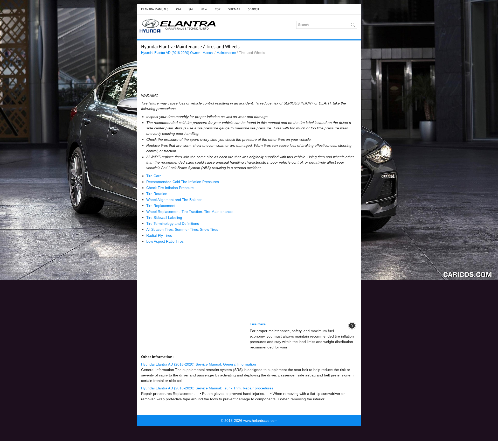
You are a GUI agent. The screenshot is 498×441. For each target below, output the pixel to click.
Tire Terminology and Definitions (172, 223)
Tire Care (154, 176)
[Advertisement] (249, 75)
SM (191, 9)
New (203, 9)
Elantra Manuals (154, 9)
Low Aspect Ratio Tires (165, 241)
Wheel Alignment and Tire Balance (174, 200)
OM (178, 9)
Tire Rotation (156, 194)
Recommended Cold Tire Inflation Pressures (182, 182)
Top (217, 9)
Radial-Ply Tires (159, 235)
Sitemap (234, 9)
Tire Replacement (160, 206)
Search (253, 9)
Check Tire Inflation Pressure (170, 188)
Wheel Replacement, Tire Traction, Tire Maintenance (189, 211)
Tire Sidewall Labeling (164, 217)
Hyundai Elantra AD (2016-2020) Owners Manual (177, 53)
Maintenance (226, 53)
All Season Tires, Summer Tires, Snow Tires (182, 229)
